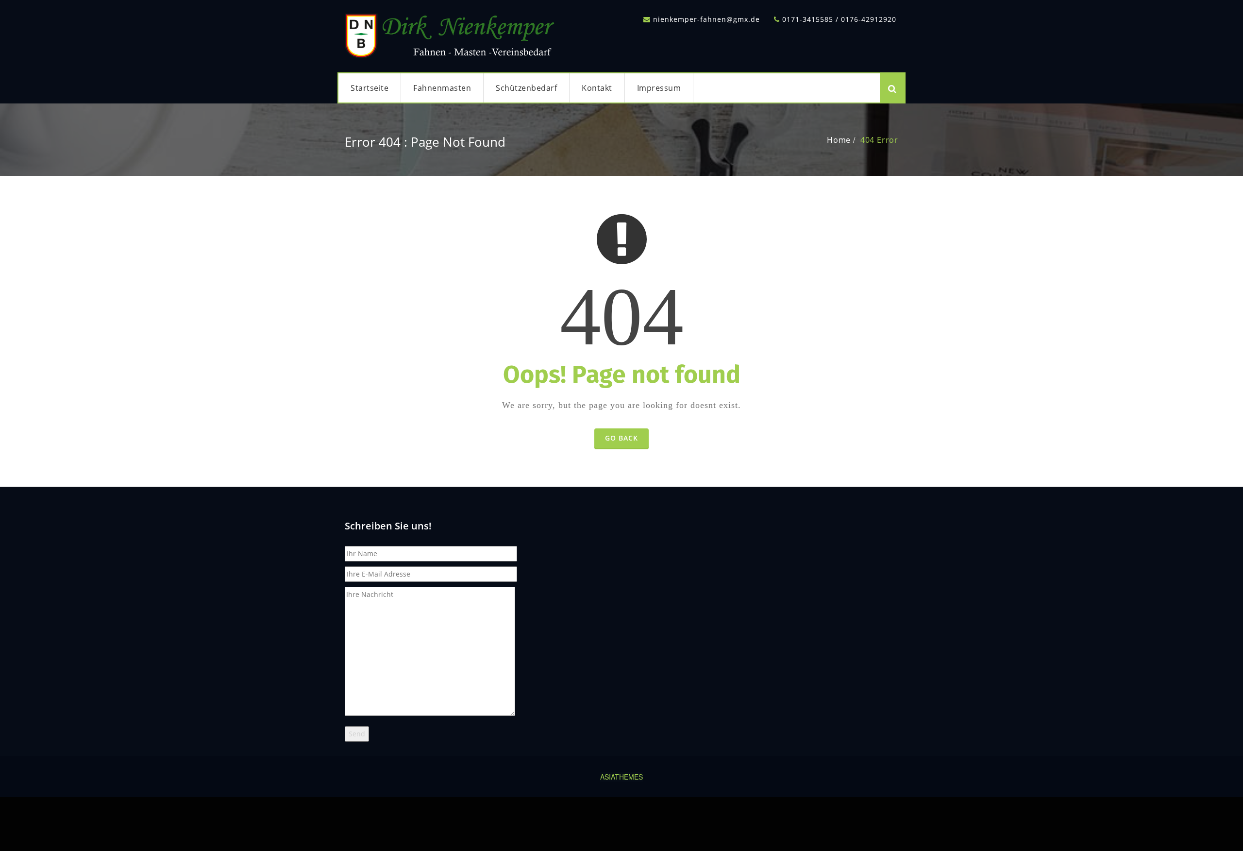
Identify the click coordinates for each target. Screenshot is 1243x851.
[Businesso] (451, 33)
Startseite (369, 88)
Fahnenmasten (442, 88)
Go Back (621, 438)
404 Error (879, 140)
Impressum (659, 88)
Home (839, 140)
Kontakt (597, 88)
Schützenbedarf (526, 88)
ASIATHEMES (621, 777)
